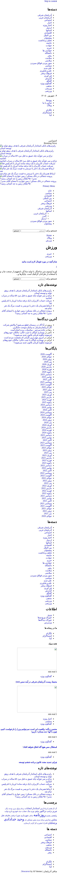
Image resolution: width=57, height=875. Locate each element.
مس (34, 820)
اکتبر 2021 (47, 501)
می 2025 (48, 392)
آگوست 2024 (46, 415)
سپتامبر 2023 (46, 443)
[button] (49, 186)
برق (18, 808)
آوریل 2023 (47, 455)
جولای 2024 (47, 417)
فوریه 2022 (47, 491)
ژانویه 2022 (47, 493)
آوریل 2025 (47, 395)
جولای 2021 (47, 508)
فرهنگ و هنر (46, 73)
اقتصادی (48, 33)
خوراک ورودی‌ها (45, 617)
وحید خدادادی (14, 819)
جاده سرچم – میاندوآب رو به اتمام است (27, 330)
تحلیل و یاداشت (45, 40)
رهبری (48, 816)
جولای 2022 (47, 478)
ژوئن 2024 (47, 420)
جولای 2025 (47, 387)
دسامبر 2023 (46, 435)
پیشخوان (48, 38)
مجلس (54, 820)
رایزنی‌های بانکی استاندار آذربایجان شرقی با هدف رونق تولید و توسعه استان (27, 152)
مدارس (48, 820)
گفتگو (49, 81)
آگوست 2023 (46, 445)
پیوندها (49, 100)
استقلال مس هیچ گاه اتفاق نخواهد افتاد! (40, 747)
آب (56, 808)
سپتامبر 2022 (46, 473)
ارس (42, 809)
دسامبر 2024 (46, 405)
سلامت (48, 58)
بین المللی (47, 198)
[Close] (56, 3)
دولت (7, 811)
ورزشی (48, 88)
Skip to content (50, 1)
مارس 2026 (46, 367)
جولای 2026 (47, 357)
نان (26, 820)
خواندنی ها (47, 50)
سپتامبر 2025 (46, 382)
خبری (49, 48)
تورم (32, 811)
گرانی (32, 823)
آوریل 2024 (47, 425)
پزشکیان (52, 822)
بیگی (6, 809)
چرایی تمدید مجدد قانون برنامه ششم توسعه (38, 762)
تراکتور (43, 811)
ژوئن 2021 (47, 511)
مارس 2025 (46, 397)
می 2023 (48, 453)
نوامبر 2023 (47, 438)
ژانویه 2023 (47, 463)
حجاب (24, 811)
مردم (38, 820)
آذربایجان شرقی (45, 15)
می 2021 (48, 513)
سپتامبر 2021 (46, 503)
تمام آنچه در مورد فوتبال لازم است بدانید (39, 262)
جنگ (28, 811)
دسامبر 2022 (46, 465)
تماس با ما (47, 103)
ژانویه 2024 (47, 432)
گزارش (48, 78)
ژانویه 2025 (47, 402)
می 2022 (48, 483)
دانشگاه (48, 53)
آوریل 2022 (47, 486)
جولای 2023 (47, 448)
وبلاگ (49, 105)
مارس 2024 (46, 427)
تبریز (54, 811)
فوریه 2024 (47, 430)
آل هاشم (51, 809)
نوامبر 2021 (47, 498)
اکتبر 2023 (47, 440)
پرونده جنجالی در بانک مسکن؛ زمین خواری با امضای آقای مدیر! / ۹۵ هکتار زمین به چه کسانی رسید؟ (28, 182)
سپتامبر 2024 (46, 412)
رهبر (50, 55)
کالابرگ (45, 823)
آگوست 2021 (46, 506)
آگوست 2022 (46, 475)
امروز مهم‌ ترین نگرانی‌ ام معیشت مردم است (24, 337)
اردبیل (49, 28)
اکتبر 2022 (47, 470)
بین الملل (48, 35)
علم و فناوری (46, 71)
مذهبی (49, 86)
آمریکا (46, 808)
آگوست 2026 (46, 354)
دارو (10, 811)
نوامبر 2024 (47, 407)
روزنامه (40, 815)
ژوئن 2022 (47, 480)
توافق (37, 811)
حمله (20, 811)
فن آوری (48, 76)
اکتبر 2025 (47, 379)
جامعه (49, 43)
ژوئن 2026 (47, 359)
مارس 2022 (46, 488)
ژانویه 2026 (47, 372)
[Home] (56, 186)
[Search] (56, 228)
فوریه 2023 (47, 460)
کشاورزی (40, 823)
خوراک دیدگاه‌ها (45, 620)
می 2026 (48, 362)
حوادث (49, 45)
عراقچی (13, 816)
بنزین (14, 809)
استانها (49, 30)
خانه (50, 191)
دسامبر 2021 (46, 496)
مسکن (29, 820)
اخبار (49, 23)
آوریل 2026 (47, 364)
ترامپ (49, 811)
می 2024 (48, 422)
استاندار (36, 808)
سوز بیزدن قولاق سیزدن (41, 63)
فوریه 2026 (47, 369)
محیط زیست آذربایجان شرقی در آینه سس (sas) (36, 682)
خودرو (15, 811)
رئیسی (54, 815)
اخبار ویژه (47, 25)
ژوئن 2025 (47, 389)
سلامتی (48, 61)
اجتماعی (48, 20)
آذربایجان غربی (45, 18)
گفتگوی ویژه (46, 83)
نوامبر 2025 (47, 377)
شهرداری (24, 815)
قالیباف (7, 816)
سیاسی (48, 66)
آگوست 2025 (46, 384)
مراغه (42, 820)
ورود (50, 615)
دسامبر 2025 (46, 374)
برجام (22, 809)
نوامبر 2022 (47, 468)
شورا (18, 815)
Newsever (25, 871)
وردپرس (48, 622)
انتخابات (28, 808)
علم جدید (48, 68)
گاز (35, 823)
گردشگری (27, 823)
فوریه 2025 (47, 400)
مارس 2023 (46, 458)
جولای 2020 (47, 516)
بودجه (10, 809)
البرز (44, 216)
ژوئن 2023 (47, 450)
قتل (2, 815)
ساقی (31, 816)
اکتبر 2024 (47, 410)
